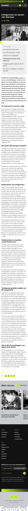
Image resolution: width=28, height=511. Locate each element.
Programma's (4, 447)
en (22, 5)
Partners (3, 456)
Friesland (4, 434)
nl (19, 5)
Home (2, 9)
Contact (3, 458)
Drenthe (3, 437)
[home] (5, 6)
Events (3, 445)
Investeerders (18, 439)
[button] (25, 5)
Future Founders (17, 433)
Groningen (4, 432)
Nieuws (6, 9)
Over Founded (4, 453)
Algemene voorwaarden (18, 500)
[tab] (7, 468)
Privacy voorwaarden (14, 502)
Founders (17, 437)
